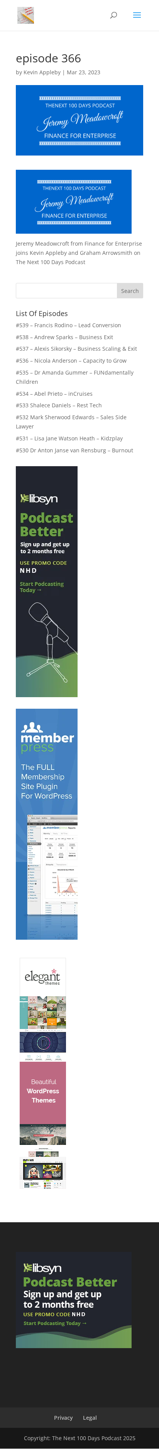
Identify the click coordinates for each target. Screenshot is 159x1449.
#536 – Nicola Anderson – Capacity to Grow (71, 360)
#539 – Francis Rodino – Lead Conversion (68, 325)
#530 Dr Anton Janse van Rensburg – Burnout (74, 450)
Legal (90, 1417)
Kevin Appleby (42, 72)
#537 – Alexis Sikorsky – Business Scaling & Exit (76, 348)
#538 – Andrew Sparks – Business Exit (64, 337)
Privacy (63, 1417)
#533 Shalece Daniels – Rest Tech (59, 405)
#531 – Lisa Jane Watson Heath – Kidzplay (69, 438)
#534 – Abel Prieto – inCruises (54, 393)
